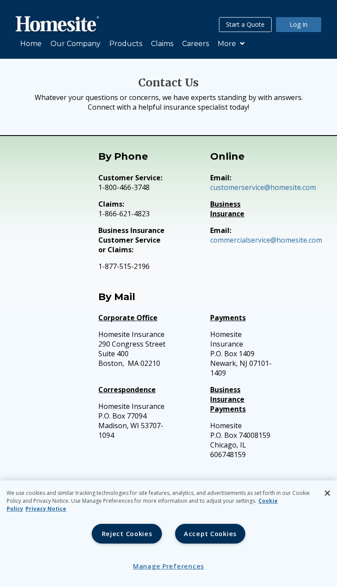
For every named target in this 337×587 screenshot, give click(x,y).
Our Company (75, 43)
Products (125, 43)
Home (31, 43)
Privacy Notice (45, 508)
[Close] (327, 493)
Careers (195, 43)
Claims (162, 43)
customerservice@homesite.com (263, 187)
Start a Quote (245, 24)
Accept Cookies (210, 534)
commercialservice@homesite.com (266, 240)
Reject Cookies (127, 534)
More (228, 43)
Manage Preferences (168, 566)
